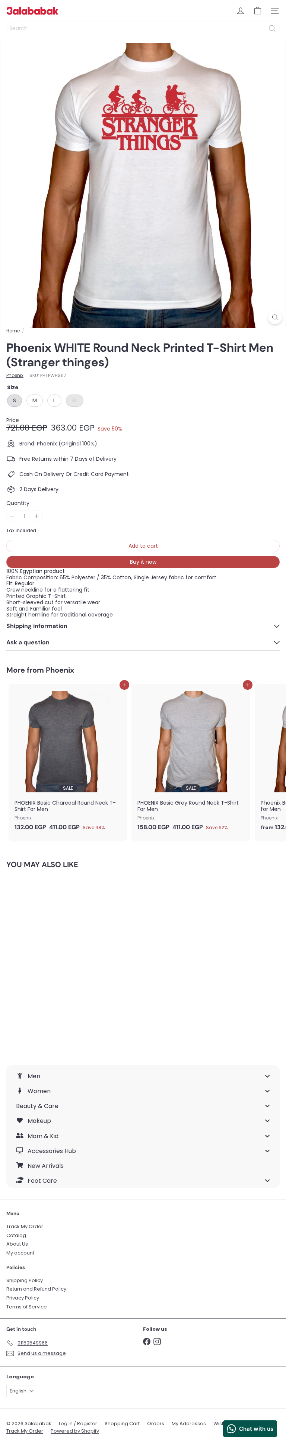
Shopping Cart (122, 1423)
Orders (155, 1423)
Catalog (16, 1235)
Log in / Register (78, 1423)
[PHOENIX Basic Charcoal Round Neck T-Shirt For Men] (67, 759)
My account (20, 1252)
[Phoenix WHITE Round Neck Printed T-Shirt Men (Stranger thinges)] (53, 947)
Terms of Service (26, 1306)
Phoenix (60, 670)
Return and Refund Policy (36, 1288)
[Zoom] (275, 317)
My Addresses (189, 1423)
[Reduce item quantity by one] (12, 516)
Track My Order (24, 1226)
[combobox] (143, 28)
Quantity (17, 503)
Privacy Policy (22, 1297)
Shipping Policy (24, 1280)
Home (13, 331)
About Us (17, 1243)
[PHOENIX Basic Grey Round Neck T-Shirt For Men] (190, 759)
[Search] (272, 28)
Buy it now (143, 562)
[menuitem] (143, 1076)
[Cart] (257, 11)
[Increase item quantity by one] (37, 516)
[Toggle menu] (267, 1076)
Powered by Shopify (75, 1430)
